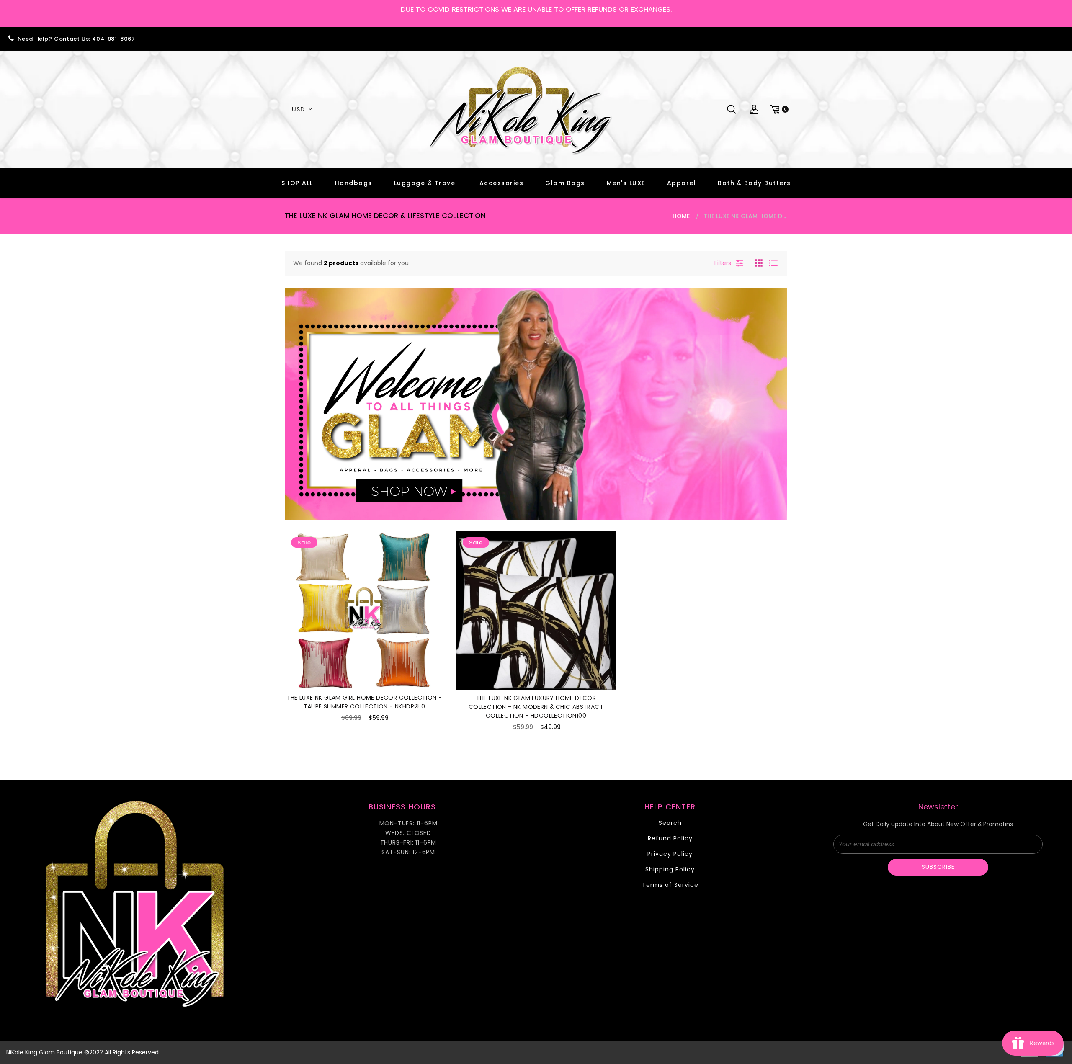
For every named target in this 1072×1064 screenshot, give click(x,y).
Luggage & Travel (426, 183)
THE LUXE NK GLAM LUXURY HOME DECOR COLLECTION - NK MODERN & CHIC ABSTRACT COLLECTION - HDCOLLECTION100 (536, 707)
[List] (773, 262)
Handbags (353, 183)
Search (670, 823)
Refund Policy (670, 838)
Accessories (501, 183)
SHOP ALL (297, 183)
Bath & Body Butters (754, 183)
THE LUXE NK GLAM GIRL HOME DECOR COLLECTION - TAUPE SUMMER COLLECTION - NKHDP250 (364, 702)
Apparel (681, 183)
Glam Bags (565, 183)
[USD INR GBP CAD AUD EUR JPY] (301, 109)
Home (681, 216)
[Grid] (759, 262)
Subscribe (938, 867)
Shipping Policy (670, 869)
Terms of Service (670, 885)
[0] (778, 109)
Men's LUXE (626, 183)
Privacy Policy (670, 854)
